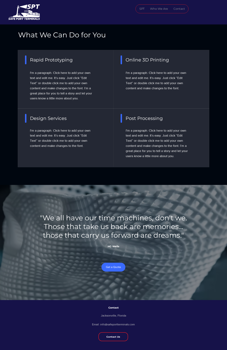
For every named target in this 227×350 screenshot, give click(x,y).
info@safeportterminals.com (117, 324)
